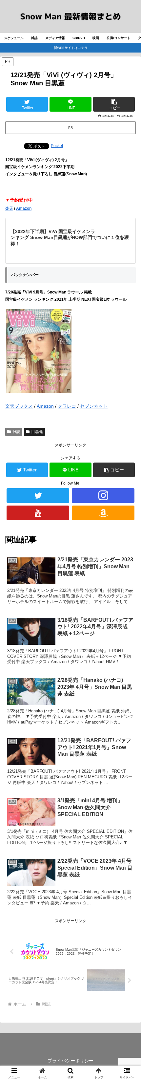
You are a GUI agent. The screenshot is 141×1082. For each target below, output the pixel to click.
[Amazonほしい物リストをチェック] (103, 513)
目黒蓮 (37, 431)
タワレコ (67, 406)
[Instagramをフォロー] (103, 495)
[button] (114, 104)
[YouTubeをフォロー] (38, 513)
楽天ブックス (19, 406)
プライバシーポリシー (70, 1060)
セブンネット (94, 406)
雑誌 (16, 431)
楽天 (9, 208)
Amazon (23, 208)
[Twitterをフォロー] (38, 495)
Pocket (57, 145)
